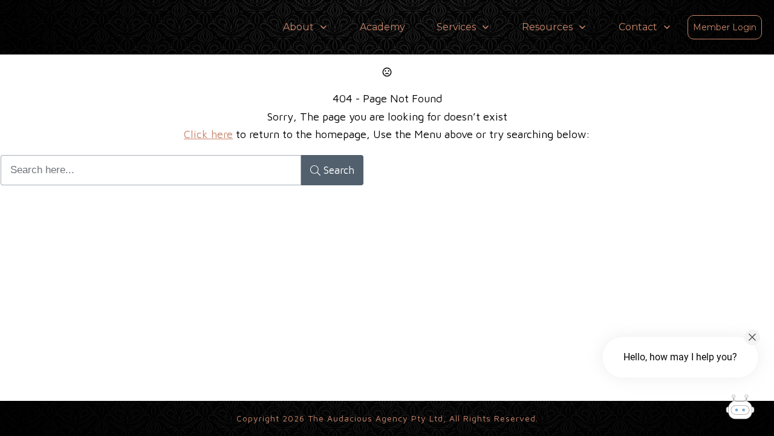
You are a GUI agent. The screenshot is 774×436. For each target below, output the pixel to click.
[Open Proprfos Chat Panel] (740, 409)
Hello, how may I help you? (680, 357)
